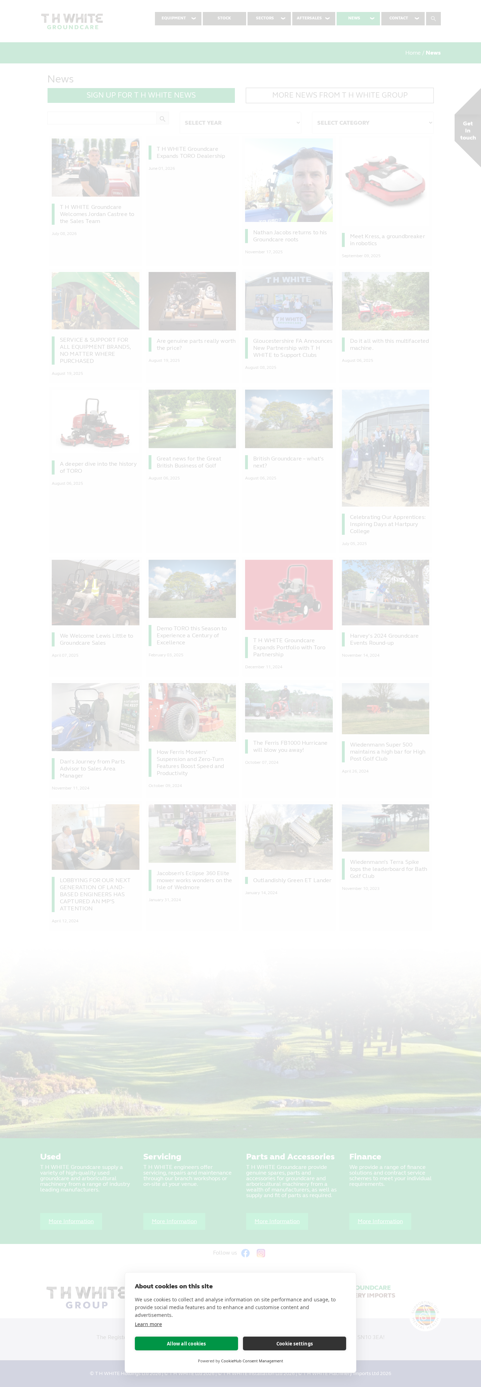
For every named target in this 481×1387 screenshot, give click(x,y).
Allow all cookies (186, 1343)
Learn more (148, 1324)
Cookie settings (294, 1343)
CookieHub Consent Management (252, 1360)
